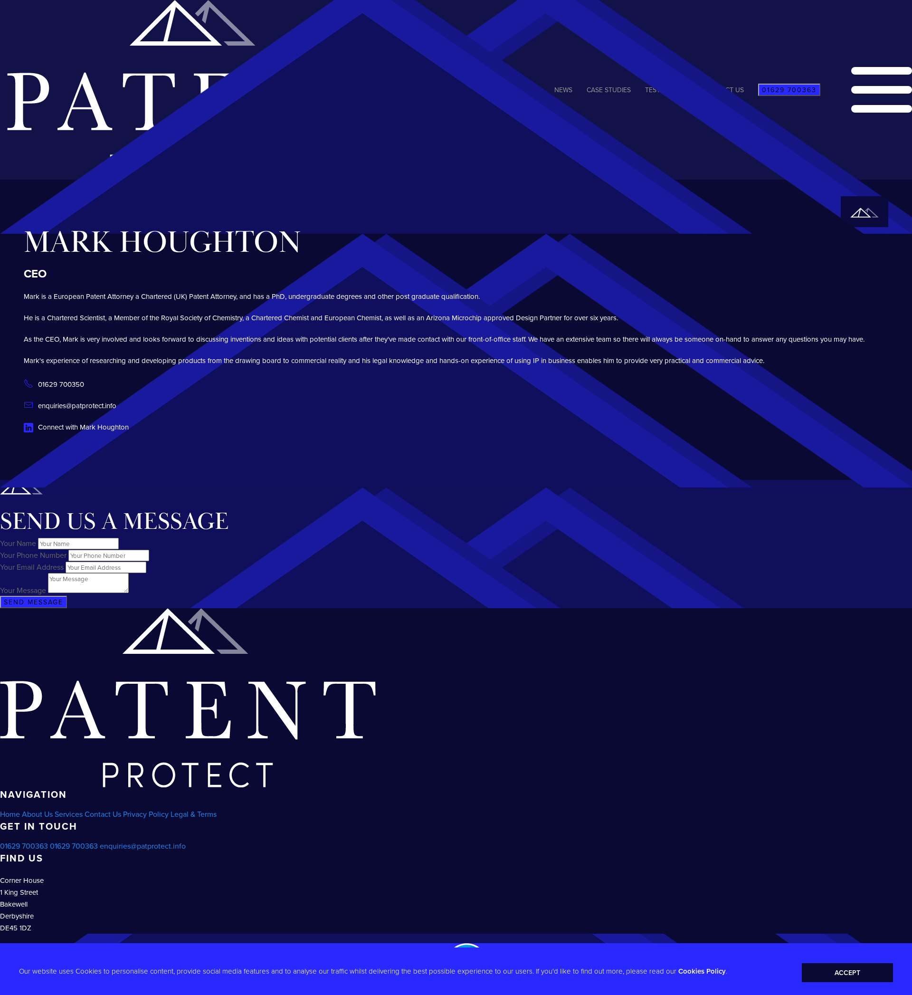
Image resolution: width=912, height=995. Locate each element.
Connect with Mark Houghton (83, 427)
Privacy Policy (146, 814)
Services (69, 814)
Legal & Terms (194, 814)
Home (10, 814)
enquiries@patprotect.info (77, 406)
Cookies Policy (702, 971)
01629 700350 (61, 384)
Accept (847, 972)
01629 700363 (24, 846)
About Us (37, 814)
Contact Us (103, 814)
